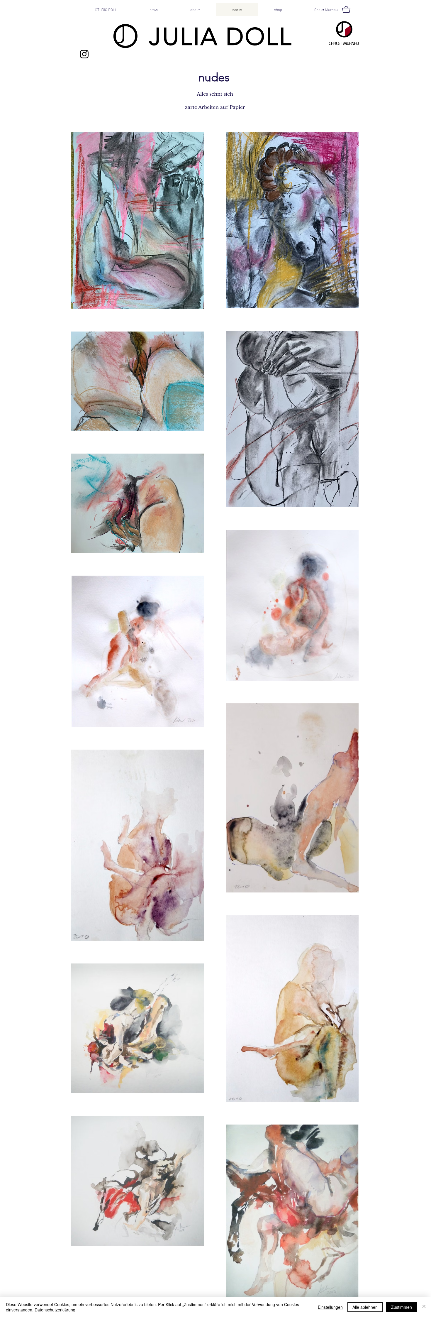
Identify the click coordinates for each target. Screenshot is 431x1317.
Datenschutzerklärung (55, 1310)
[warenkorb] (346, 9)
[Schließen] (423, 1307)
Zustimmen (401, 1307)
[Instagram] (84, 54)
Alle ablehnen (365, 1307)
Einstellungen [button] (330, 1307)
